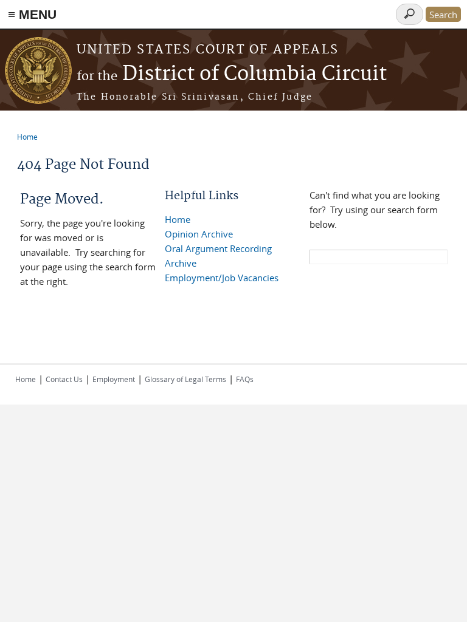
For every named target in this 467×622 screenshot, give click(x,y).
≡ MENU (32, 14)
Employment (113, 379)
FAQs (245, 379)
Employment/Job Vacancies (221, 278)
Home (27, 137)
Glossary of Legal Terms (185, 379)
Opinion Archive (199, 234)
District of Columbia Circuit (232, 74)
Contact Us (64, 379)
